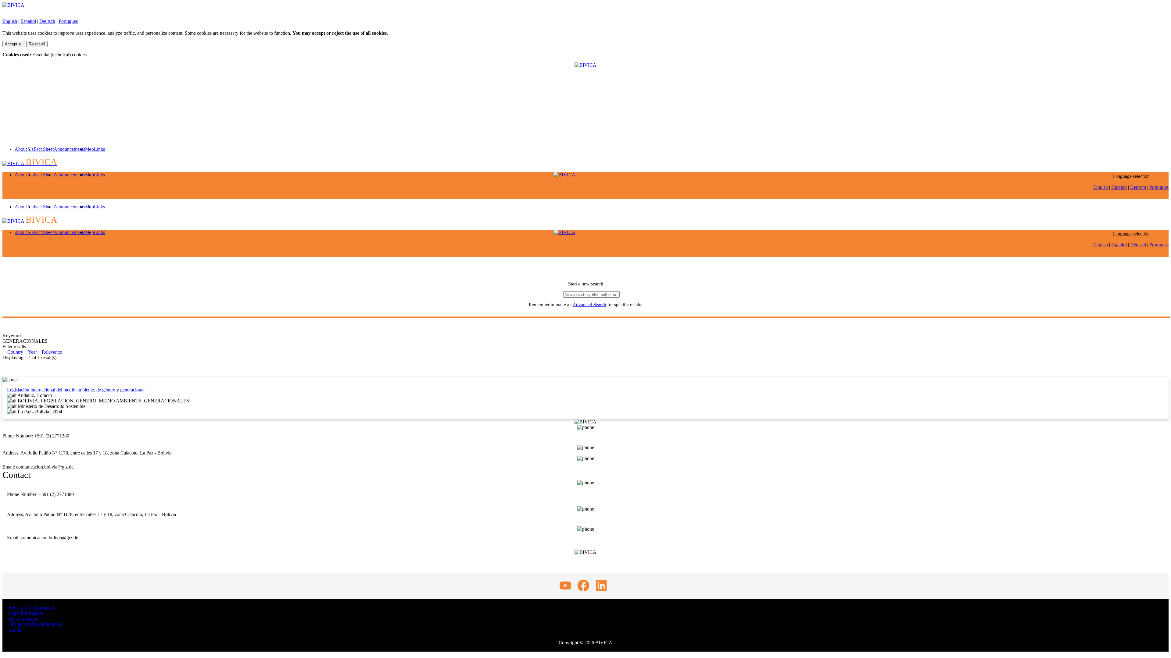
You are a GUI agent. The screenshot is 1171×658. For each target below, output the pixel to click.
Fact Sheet (44, 149)
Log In (15, 629)
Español (28, 21)
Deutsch (47, 21)
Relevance (52, 352)
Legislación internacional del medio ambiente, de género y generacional (76, 389)
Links (99, 149)
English (9, 21)
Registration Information (32, 607)
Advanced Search (589, 304)
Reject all (37, 44)
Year (32, 352)
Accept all (14, 44)
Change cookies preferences (36, 624)
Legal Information (26, 613)
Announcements (69, 149)
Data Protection (23, 618)
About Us (24, 149)
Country (15, 352)
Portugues (68, 21)
